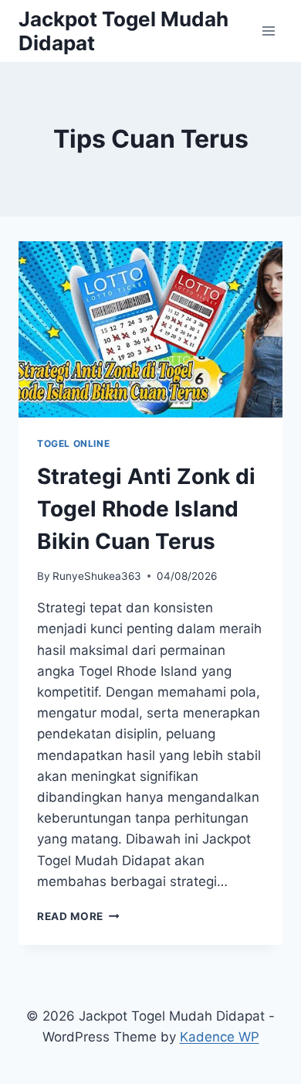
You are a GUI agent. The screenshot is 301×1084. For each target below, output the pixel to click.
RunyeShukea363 (96, 576)
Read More (78, 916)
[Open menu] (268, 31)
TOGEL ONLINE (73, 443)
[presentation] (150, 329)
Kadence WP (219, 1037)
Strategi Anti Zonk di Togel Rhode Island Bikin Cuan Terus (146, 508)
